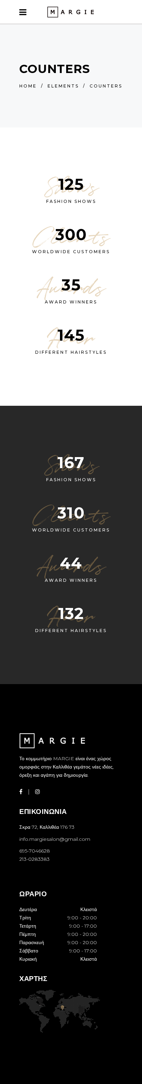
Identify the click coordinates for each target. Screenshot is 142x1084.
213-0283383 (34, 859)
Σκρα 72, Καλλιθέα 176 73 (46, 827)
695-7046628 (34, 851)
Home (28, 86)
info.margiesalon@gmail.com (54, 839)
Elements (63, 86)
